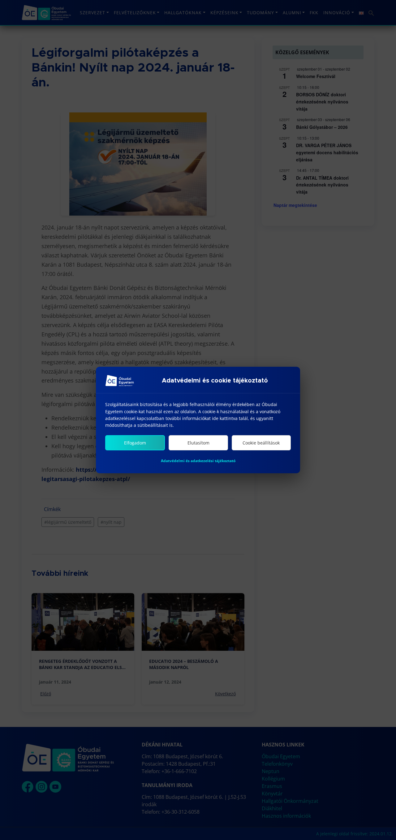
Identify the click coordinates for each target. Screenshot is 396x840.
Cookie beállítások (261, 443)
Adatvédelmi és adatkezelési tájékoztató (198, 460)
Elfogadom (135, 443)
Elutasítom (198, 443)
